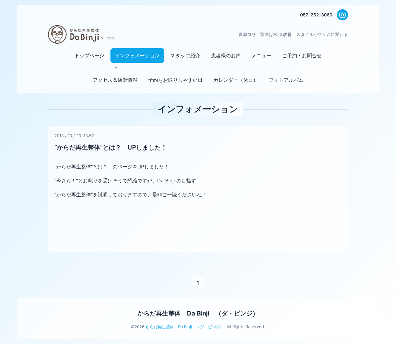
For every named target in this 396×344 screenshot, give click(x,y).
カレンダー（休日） (235, 80)
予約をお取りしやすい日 (175, 80)
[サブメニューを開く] (115, 67)
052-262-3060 (316, 14)
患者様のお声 (226, 55)
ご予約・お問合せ (302, 55)
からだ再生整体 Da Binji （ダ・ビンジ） (198, 313)
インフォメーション (137, 55)
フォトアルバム (286, 80)
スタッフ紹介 (185, 55)
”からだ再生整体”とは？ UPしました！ (110, 147)
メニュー (261, 55)
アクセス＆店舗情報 (115, 80)
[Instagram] (342, 14)
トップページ (89, 55)
